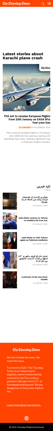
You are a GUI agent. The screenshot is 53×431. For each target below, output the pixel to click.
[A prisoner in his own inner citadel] (10, 279)
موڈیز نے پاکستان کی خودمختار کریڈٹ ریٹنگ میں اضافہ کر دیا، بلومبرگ (34, 199)
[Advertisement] (26, 29)
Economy (25, 127)
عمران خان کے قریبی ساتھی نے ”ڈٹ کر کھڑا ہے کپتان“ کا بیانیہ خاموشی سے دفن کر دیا (33, 258)
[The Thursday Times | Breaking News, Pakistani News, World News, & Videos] (18, 3)
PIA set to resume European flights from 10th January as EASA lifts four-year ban (27, 119)
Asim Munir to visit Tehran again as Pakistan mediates (34, 239)
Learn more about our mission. (24, 404)
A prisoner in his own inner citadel (34, 278)
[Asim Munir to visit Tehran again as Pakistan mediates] (10, 240)
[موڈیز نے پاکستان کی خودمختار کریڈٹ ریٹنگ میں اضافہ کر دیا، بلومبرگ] (10, 201)
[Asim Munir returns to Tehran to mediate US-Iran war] (10, 220)
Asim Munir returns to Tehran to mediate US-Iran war (33, 219)
